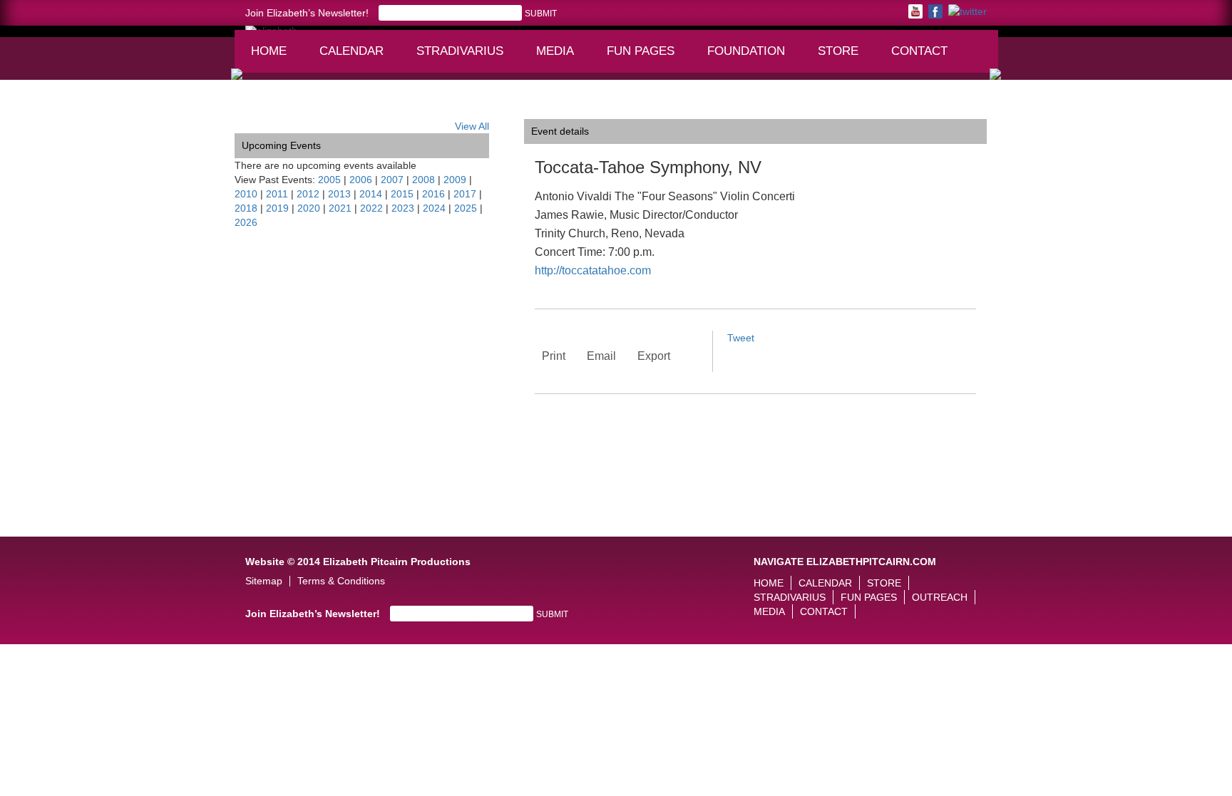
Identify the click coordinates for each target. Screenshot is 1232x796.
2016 (433, 194)
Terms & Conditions (341, 581)
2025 (465, 208)
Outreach (939, 597)
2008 (423, 179)
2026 (246, 222)
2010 (246, 194)
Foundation (750, 57)
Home (269, 51)
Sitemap (263, 581)
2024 (434, 208)
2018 (246, 208)
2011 (277, 194)
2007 (392, 179)
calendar (351, 51)
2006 (360, 179)
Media (561, 57)
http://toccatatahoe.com (593, 270)
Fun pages (645, 57)
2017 (464, 194)
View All (472, 126)
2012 (308, 194)
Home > (252, 108)
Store (838, 51)
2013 (339, 194)
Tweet (740, 337)
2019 (277, 208)
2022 (371, 208)
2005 (329, 179)
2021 (340, 208)
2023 (402, 208)
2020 (308, 208)
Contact (919, 51)
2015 (402, 194)
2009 (454, 179)
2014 (370, 194)
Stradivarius (459, 51)
